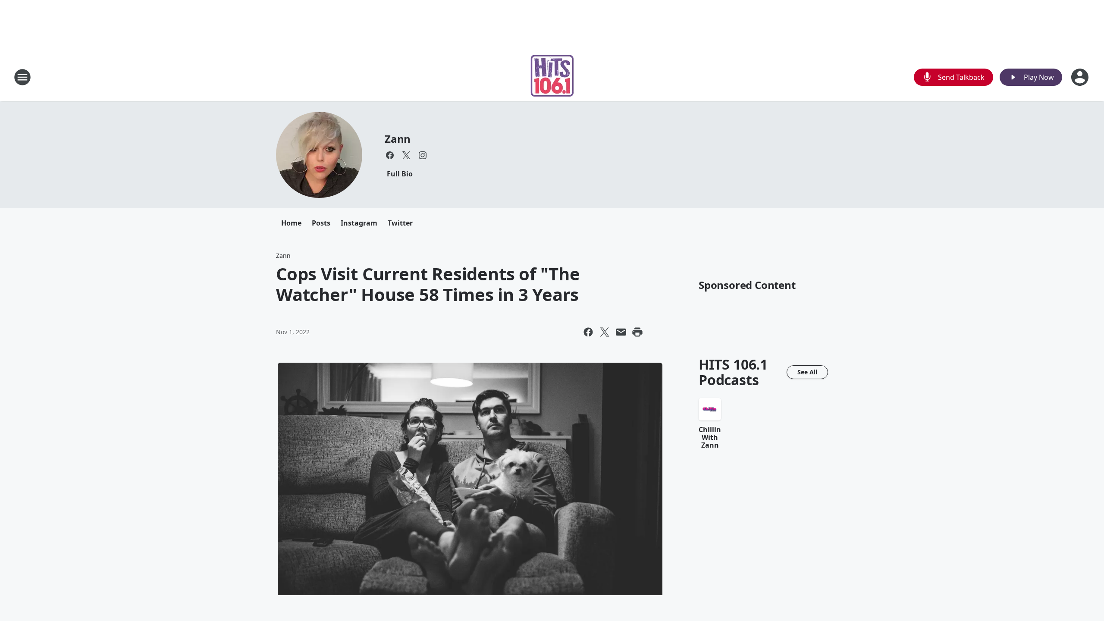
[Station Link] (552, 77)
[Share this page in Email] (621, 332)
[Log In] (1080, 77)
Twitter (400, 223)
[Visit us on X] (406, 155)
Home (291, 223)
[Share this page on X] (605, 332)
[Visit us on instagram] (422, 155)
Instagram (359, 223)
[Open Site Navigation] (22, 77)
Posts (321, 223)
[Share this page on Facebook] (588, 332)
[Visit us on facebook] (390, 155)
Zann (398, 139)
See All (807, 372)
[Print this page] (637, 332)
